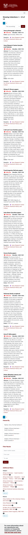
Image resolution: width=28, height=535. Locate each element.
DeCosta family (7, 505)
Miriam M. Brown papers (11, 89)
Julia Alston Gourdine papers (12, 212)
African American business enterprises (13, 489)
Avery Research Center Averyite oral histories (13, 46)
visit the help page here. (12, 532)
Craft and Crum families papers (13, 130)
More (5, 493)
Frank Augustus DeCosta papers (13, 170)
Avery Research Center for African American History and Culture (14, 39)
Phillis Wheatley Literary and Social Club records (12, 375)
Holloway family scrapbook (12, 294)
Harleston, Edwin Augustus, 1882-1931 (13, 511)
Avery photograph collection (12, 31)
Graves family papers (10, 253)
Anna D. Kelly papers (10, 334)
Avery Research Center (9, 503)
